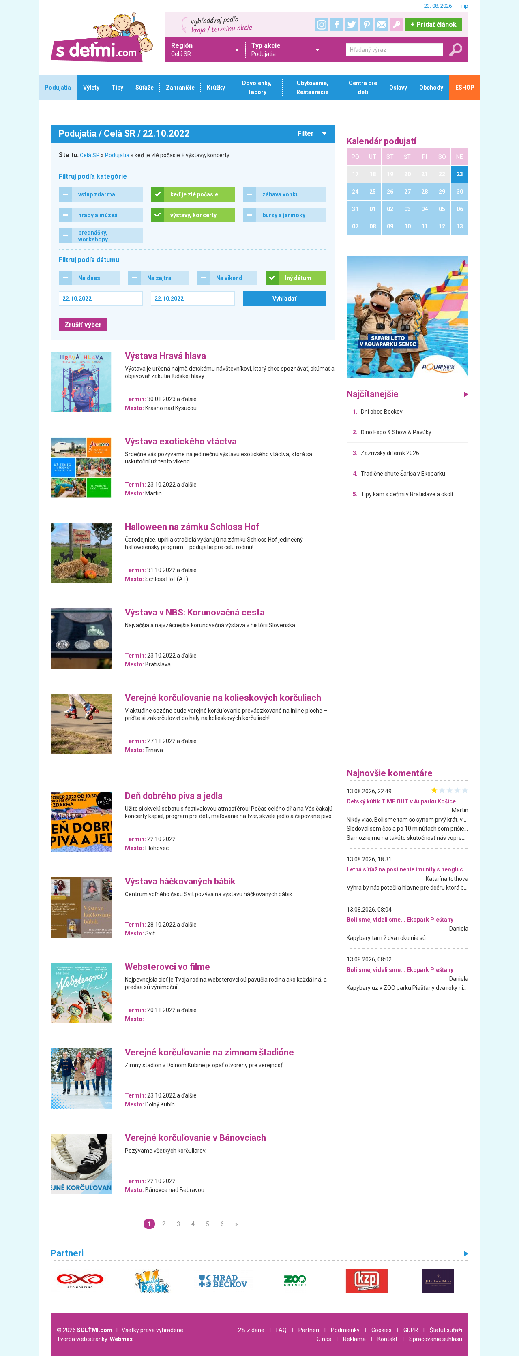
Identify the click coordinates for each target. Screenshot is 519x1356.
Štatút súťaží (446, 1330)
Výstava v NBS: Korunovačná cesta (195, 612)
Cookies (381, 1330)
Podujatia (117, 155)
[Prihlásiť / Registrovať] (396, 24)
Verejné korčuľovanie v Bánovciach (195, 1138)
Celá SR (90, 155)
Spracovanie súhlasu (435, 1339)
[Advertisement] (407, 635)
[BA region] (407, 316)
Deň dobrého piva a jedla (174, 796)
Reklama (354, 1339)
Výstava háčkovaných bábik (180, 881)
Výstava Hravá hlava (165, 356)
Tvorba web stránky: (95, 1339)
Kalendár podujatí (381, 141)
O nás (324, 1339)
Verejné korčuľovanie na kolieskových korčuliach (223, 698)
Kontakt (387, 1339)
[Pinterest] (366, 24)
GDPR (410, 1330)
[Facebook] (336, 24)
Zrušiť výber (83, 325)
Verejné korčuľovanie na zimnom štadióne (209, 1052)
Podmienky (345, 1330)
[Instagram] (321, 24)
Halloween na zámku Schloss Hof (192, 527)
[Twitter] (351, 24)
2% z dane (251, 1330)
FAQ (281, 1330)
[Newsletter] (381, 24)
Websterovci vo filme (167, 967)
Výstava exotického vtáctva (181, 441)
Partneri (308, 1330)
